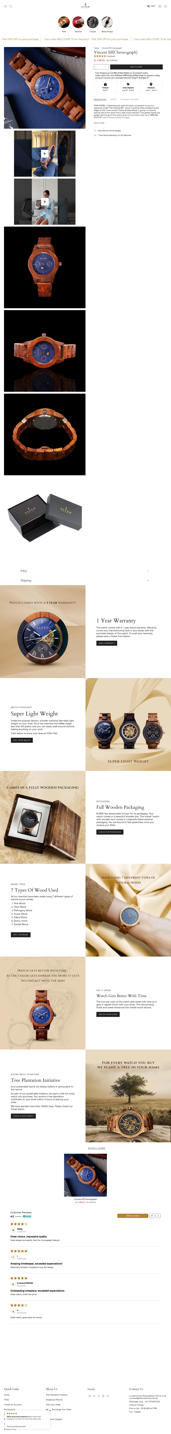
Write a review (132, 1216)
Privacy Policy (10, 1429)
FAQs (6, 1400)
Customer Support (54, 1419)
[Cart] (165, 6)
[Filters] (152, 1216)
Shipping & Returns (54, 1400)
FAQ (24, 571)
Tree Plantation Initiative (56, 1395)
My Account (9, 1409)
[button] (100, 56)
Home (96, 48)
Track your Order (53, 1404)
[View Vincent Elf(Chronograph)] (45, 154)
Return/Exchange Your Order (58, 1409)
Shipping (26, 580)
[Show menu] (5, 6)
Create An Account (12, 1404)
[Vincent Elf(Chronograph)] (85, 1175)
